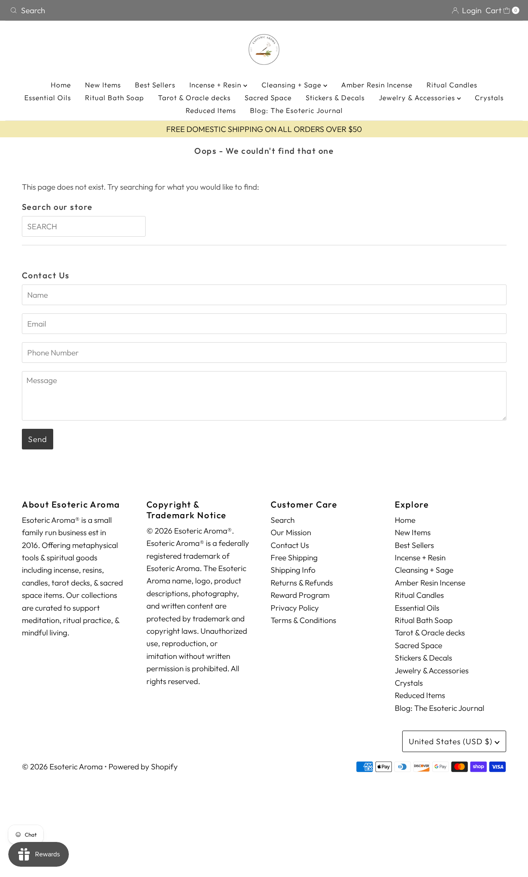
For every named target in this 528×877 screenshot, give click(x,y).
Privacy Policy (295, 608)
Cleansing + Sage (292, 84)
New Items (103, 84)
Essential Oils (47, 97)
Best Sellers (155, 84)
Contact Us (290, 545)
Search (283, 520)
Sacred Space (268, 97)
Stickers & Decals (335, 97)
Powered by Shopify (143, 766)
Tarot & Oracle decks (194, 97)
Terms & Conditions (303, 620)
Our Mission (291, 532)
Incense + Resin (216, 84)
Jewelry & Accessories (418, 97)
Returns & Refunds (302, 583)
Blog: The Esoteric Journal (296, 110)
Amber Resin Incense (376, 84)
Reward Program (300, 595)
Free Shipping (294, 557)
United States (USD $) (452, 741)
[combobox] (134, 10)
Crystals (489, 97)
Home (61, 84)
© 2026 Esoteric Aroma (62, 766)
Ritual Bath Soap (114, 97)
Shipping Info (293, 570)
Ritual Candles (452, 84)
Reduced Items (211, 110)
